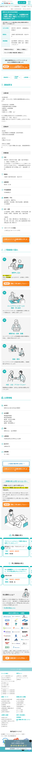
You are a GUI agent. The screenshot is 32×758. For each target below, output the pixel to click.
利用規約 (18, 717)
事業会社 (19, 679)
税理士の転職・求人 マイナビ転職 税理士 (11, 6)
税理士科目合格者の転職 (7, 699)
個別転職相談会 (20, 706)
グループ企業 (4, 735)
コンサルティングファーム (22, 677)
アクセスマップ (5, 688)
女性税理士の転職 (5, 701)
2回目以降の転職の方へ (7, 679)
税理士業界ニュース (21, 704)
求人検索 (24, 6)
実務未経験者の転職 (6, 702)
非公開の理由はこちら (9, 608)
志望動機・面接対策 (6, 706)
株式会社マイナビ (16, 731)
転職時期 (4, 704)
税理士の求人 (5, 717)
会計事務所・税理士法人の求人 (8, 721)
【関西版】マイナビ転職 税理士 (8, 691)
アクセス (8, 734)
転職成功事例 (5, 709)
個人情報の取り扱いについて (23, 720)
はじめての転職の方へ (6, 677)
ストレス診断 (20, 711)
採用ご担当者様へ (21, 715)
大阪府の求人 (5, 726)
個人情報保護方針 (12, 735)
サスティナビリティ (16, 734)
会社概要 (3, 734)
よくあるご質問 (5, 684)
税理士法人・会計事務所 (22, 675)
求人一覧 (30, 6)
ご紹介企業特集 (20, 701)
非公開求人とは (5, 683)
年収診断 (19, 708)
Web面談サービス (5, 686)
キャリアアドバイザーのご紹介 (8, 681)
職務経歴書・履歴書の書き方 (8, 708)
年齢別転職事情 (20, 702)
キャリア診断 (20, 709)
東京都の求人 (5, 724)
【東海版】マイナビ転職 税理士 (8, 693)
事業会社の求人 (5, 722)
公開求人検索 (4, 715)
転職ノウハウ (4, 696)
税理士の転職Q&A (6, 711)
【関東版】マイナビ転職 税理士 (8, 690)
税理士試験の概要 (20, 699)
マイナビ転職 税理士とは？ (7, 675)
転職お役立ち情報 (21, 696)
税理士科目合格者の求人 (7, 719)
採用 (23, 734)
